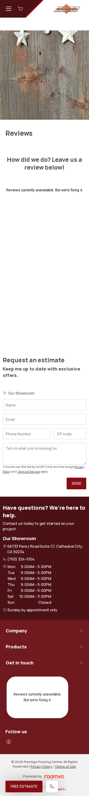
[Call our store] (52, 786)
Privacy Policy (41, 766)
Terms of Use (65, 766)
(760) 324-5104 (20, 559)
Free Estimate (23, 786)
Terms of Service (28, 472)
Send (76, 483)
